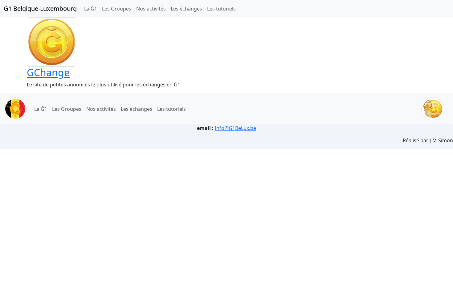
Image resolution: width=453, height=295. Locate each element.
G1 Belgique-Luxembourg (40, 8)
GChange (48, 72)
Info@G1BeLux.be (235, 128)
